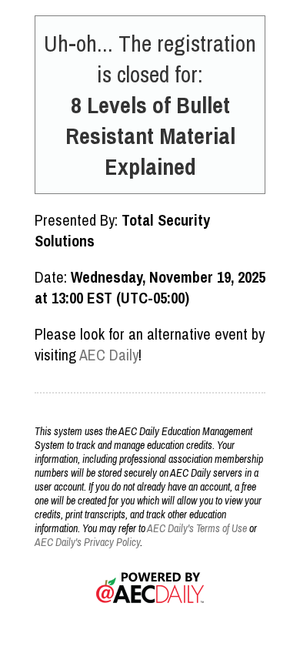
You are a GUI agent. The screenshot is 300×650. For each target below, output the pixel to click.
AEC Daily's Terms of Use (197, 528)
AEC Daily (108, 354)
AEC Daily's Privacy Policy (87, 542)
